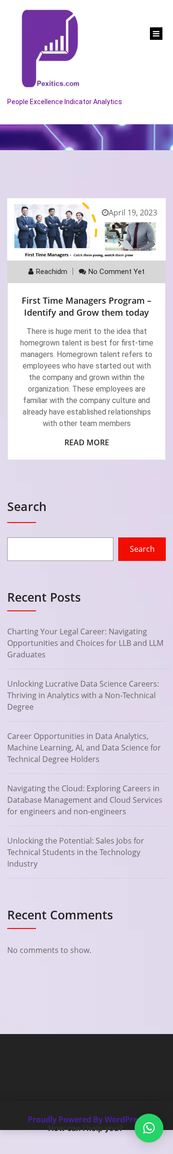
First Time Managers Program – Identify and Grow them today (86, 306)
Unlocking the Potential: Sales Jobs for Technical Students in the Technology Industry (75, 852)
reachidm (51, 271)
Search (27, 506)
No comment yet (116, 271)
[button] (149, 1128)
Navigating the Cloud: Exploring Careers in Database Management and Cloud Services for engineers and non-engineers (84, 800)
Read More (86, 442)
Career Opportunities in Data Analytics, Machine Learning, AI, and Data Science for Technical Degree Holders (84, 747)
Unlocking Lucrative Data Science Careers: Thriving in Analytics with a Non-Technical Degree (83, 695)
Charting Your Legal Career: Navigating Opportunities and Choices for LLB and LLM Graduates (85, 643)
